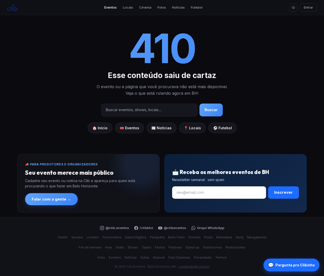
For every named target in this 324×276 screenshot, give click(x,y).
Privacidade (203, 257)
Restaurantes (235, 247)
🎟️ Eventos (129, 128)
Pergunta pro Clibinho (291, 265)
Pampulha (157, 237)
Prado (208, 237)
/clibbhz (146, 228)
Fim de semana (90, 247)
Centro (63, 237)
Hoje (108, 247)
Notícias (178, 7)
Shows (133, 247)
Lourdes (93, 237)
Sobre (144, 257)
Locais (128, 7)
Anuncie (159, 257)
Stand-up (192, 247)
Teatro (146, 247)
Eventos (110, 7)
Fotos (161, 7)
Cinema (145, 7)
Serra (240, 237)
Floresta (194, 237)
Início (101, 257)
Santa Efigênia (135, 237)
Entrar (308, 7)
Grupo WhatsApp (210, 228)
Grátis (120, 247)
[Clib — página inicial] (12, 7)
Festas (160, 247)
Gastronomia (212, 247)
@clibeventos (175, 228)
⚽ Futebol (222, 128)
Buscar (211, 109)
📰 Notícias (161, 128)
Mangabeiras (257, 237)
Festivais (175, 247)
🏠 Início (100, 128)
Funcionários (112, 237)
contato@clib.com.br (194, 266)
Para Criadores (179, 257)
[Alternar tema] (293, 8)
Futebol (196, 7)
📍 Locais (192, 128)
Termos (221, 257)
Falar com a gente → (51, 199)
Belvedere (224, 237)
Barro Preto (176, 237)
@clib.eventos (117, 228)
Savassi (77, 237)
